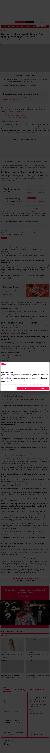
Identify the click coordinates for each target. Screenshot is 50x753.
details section (43, 384)
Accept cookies (41, 388)
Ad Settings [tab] (31, 367)
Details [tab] (18, 367)
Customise (24, 388)
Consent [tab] (6, 367)
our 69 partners (8, 374)
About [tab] (43, 367)
